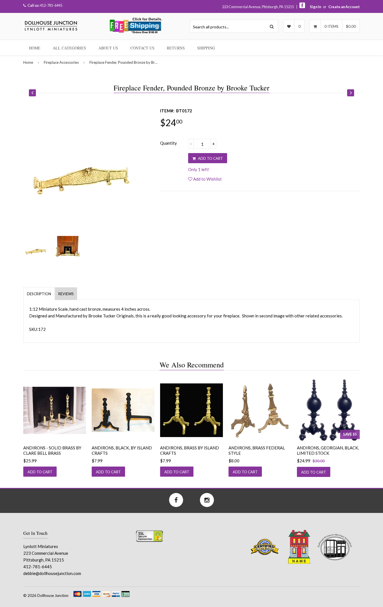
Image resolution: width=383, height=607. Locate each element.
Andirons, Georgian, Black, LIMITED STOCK (328, 450)
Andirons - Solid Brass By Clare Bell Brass (52, 450)
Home (34, 48)
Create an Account (344, 6)
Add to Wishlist (207, 178)
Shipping (206, 48)
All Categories (69, 48)
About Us (108, 48)
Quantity (168, 143)
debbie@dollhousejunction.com (52, 573)
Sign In (315, 6)
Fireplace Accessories (61, 62)
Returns (176, 48)
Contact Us (142, 48)
